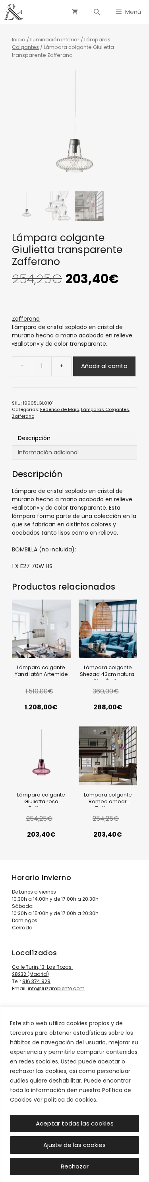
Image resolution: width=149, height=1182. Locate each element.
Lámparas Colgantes (105, 409)
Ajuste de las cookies (74, 1145)
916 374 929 (36, 981)
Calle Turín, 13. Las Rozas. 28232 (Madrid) (42, 971)
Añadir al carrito (104, 366)
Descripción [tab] (34, 438)
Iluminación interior (54, 39)
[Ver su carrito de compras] (75, 12)
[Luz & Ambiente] (13, 12)
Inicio (18, 39)
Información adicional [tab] (48, 452)
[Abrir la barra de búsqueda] (97, 12)
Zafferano (26, 319)
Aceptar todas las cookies (75, 1123)
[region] (74, 1094)
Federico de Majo (59, 409)
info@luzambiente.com (56, 988)
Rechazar (75, 1166)
